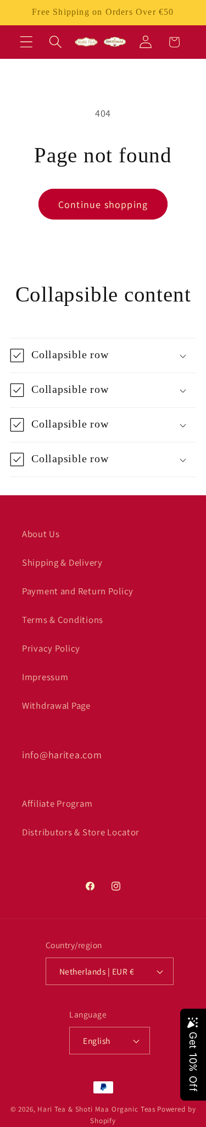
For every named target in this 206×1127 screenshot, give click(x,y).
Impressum (45, 677)
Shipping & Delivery (62, 562)
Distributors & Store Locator (81, 832)
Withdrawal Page (56, 705)
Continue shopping (103, 204)
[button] (26, 42)
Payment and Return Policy (77, 591)
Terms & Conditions (62, 620)
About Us (41, 534)
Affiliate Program (57, 803)
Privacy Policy (51, 648)
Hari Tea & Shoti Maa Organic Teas (96, 1109)
